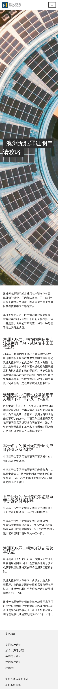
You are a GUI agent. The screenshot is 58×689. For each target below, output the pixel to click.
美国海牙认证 (13, 644)
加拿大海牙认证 (14, 650)
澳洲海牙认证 (13, 661)
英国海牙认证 (13, 656)
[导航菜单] (52, 5)
